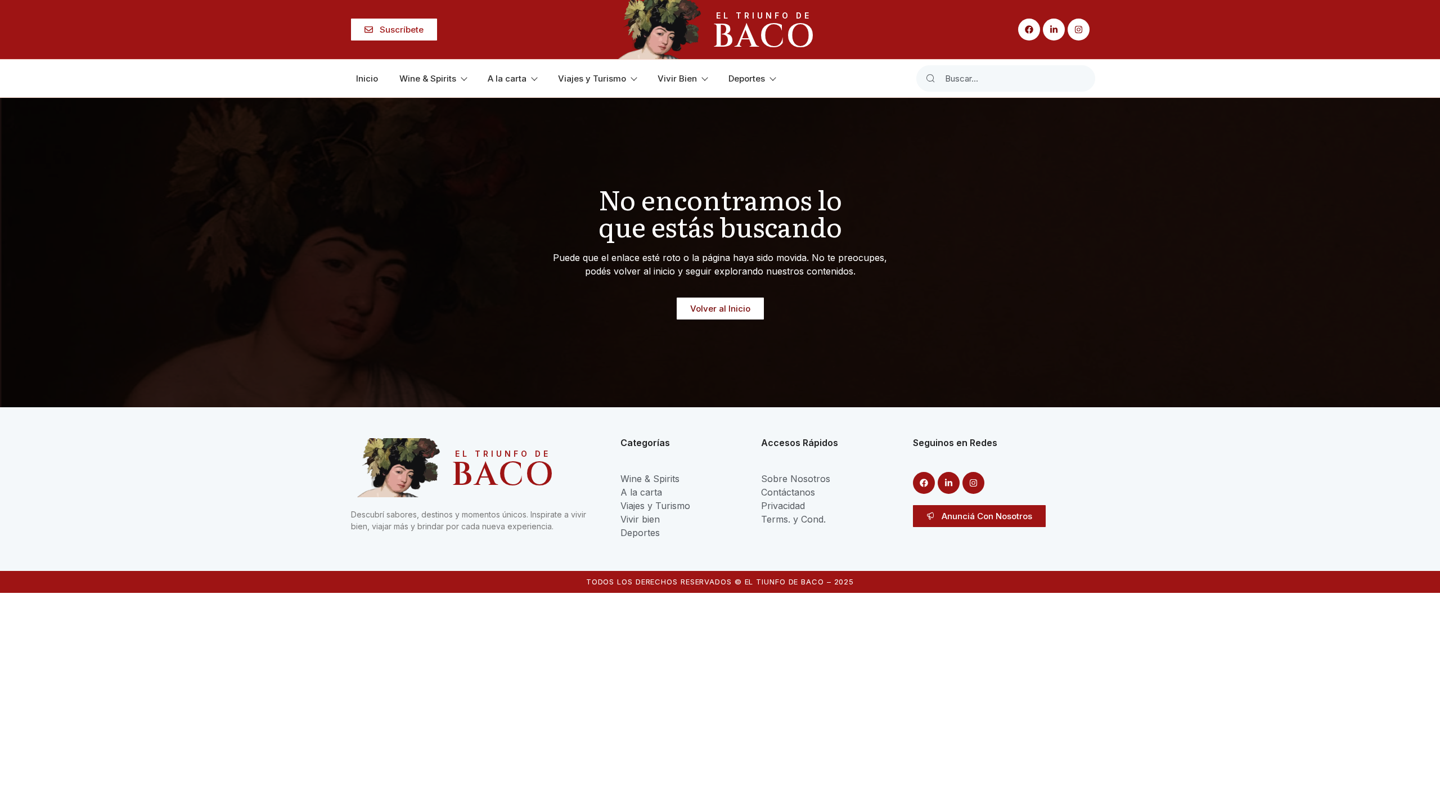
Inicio (367, 78)
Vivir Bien (677, 78)
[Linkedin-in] (1054, 29)
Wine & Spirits (427, 78)
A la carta (507, 78)
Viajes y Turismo (592, 78)
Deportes (746, 78)
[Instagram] (1079, 29)
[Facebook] (1029, 29)
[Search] (930, 78)
